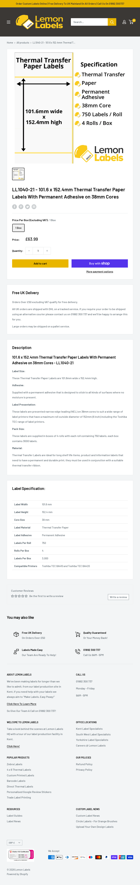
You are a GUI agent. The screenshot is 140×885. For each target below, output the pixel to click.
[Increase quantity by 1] (47, 250)
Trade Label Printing (19, 797)
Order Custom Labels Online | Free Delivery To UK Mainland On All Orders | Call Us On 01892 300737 (70, 3)
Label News (14, 821)
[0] (131, 22)
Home (10, 42)
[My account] (124, 22)
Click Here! (13, 746)
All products (23, 42)
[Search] (112, 22)
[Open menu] (8, 22)
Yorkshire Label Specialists (92, 739)
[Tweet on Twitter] (27, 206)
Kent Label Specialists (89, 728)
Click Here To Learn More (21, 703)
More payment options (99, 271)
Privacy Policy (84, 769)
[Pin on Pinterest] (21, 206)
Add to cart (40, 263)
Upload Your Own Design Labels (95, 826)
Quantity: (17, 250)
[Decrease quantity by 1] (29, 250)
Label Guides (14, 815)
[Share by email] (34, 206)
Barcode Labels (16, 780)
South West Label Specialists (93, 734)
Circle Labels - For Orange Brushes (96, 821)
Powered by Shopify (17, 874)
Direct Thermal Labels (20, 786)
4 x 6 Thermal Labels (19, 769)
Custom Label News (88, 815)
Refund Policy (84, 764)
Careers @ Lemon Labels (91, 745)
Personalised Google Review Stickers (29, 791)
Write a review (118, 597)
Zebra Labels (14, 764)
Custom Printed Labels (20, 775)
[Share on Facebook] (14, 206)
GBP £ (12, 842)
